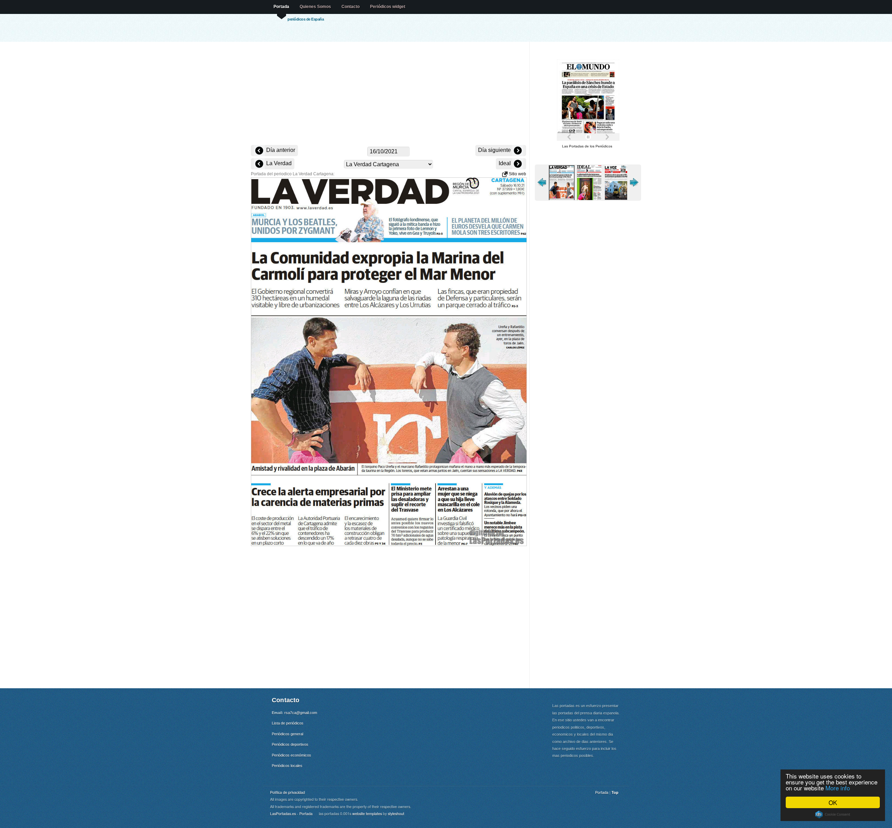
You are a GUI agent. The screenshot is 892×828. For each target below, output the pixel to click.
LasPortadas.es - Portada (291, 813)
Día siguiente (495, 150)
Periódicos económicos (291, 755)
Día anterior (280, 150)
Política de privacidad (287, 792)
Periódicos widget (387, 6)
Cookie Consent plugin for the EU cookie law (832, 814)
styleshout (396, 813)
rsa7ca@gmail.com (300, 713)
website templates (367, 813)
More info (837, 787)
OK (833, 802)
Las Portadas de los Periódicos (587, 146)
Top (615, 792)
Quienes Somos (315, 6)
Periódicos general (287, 734)
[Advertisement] (388, 94)
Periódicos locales (287, 766)
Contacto (350, 6)
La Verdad (278, 163)
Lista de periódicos (287, 723)
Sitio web (517, 173)
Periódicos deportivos (290, 744)
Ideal (505, 163)
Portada (281, 6)
